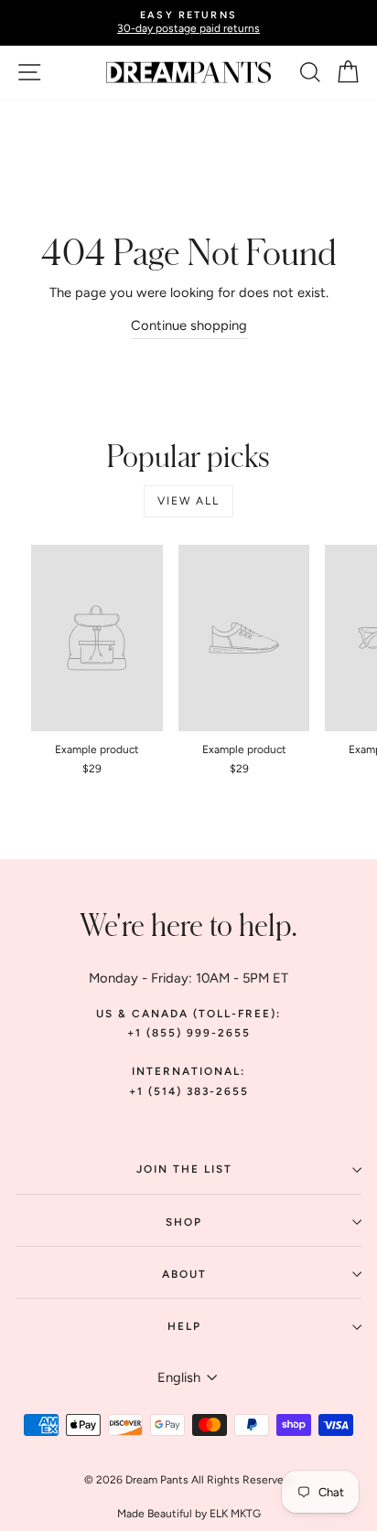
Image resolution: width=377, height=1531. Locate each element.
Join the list (184, 1169)
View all (188, 500)
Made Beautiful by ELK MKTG (189, 1513)
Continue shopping (189, 325)
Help (184, 1326)
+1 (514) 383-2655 (189, 1091)
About (184, 1274)
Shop (184, 1222)
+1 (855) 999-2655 (189, 1032)
